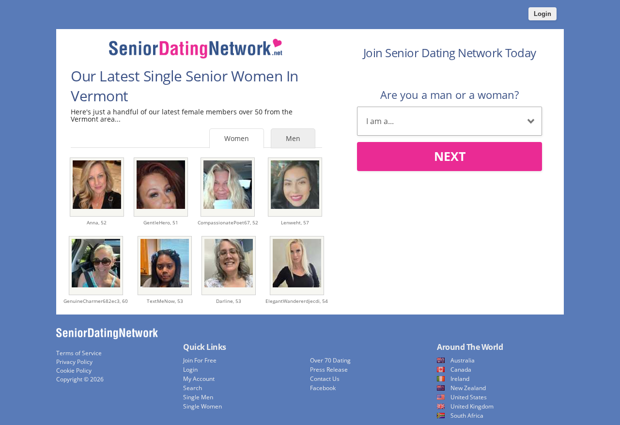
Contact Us (325, 379)
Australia (462, 360)
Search (192, 388)
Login (542, 13)
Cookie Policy (74, 370)
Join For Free (200, 360)
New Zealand (468, 388)
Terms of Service (79, 353)
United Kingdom (472, 406)
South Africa (466, 415)
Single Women (202, 406)
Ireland (459, 379)
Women (236, 138)
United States (468, 397)
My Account (199, 379)
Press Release (329, 369)
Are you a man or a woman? (449, 94)
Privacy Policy (74, 362)
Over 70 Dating (330, 360)
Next (449, 156)
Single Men (198, 397)
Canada (460, 369)
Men (293, 138)
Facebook (323, 388)
